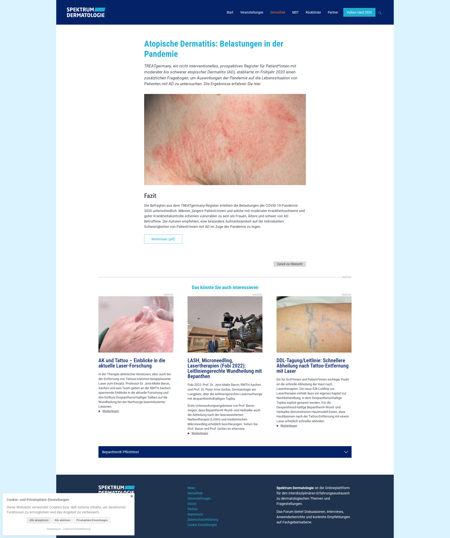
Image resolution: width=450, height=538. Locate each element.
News (191, 488)
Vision (192, 504)
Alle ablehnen (62, 520)
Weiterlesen (110, 411)
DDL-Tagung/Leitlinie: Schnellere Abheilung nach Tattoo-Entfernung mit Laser (313, 366)
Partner (333, 12)
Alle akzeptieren (39, 520)
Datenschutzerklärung (203, 519)
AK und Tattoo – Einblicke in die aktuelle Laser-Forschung (131, 363)
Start (230, 12)
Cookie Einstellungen (202, 525)
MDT (295, 12)
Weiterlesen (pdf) (163, 239)
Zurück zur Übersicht (289, 264)
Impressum (195, 514)
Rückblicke (313, 12)
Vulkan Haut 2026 (359, 12)
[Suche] (380, 12)
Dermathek (277, 12)
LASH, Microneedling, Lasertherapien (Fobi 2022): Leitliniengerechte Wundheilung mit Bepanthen (225, 368)
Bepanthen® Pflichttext (120, 452)
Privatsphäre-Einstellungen (92, 520)
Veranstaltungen (251, 12)
